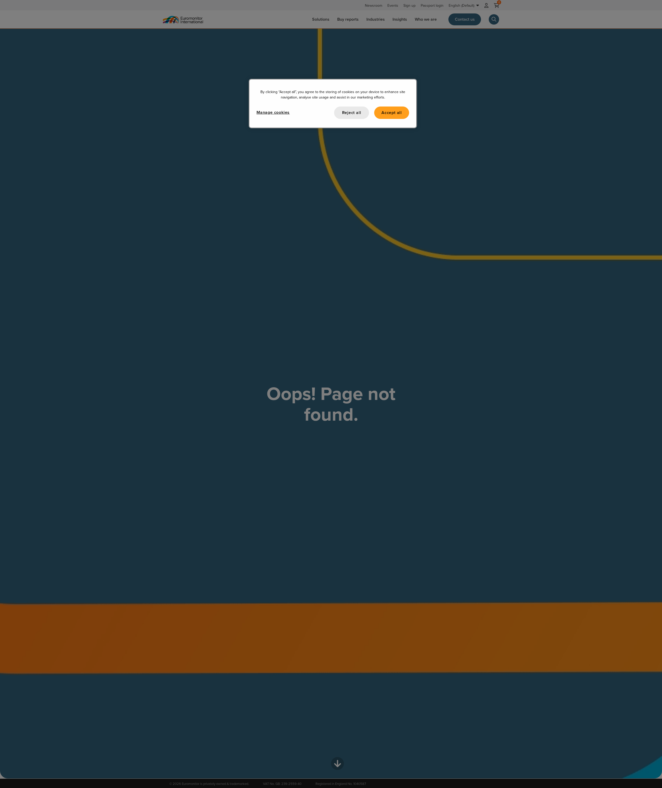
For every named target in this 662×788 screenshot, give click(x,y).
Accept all (391, 113)
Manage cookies (273, 112)
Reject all (351, 113)
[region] (333, 103)
